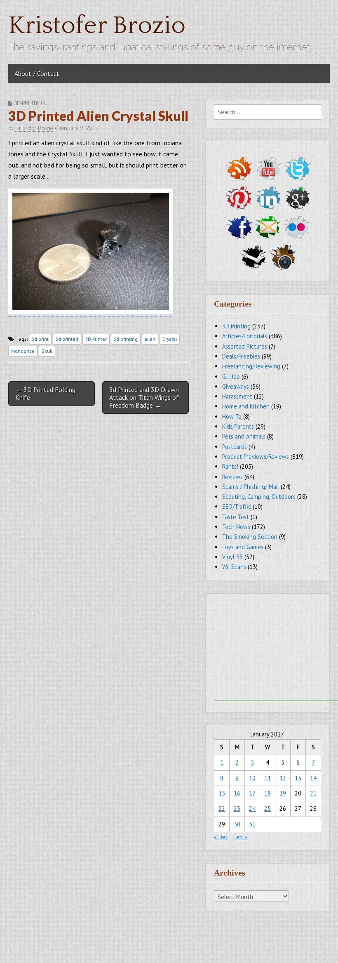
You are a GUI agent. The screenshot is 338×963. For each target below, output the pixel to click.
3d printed (67, 339)
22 (221, 808)
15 (221, 793)
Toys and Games (242, 547)
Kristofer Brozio (96, 26)
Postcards (234, 447)
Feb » (240, 837)
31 (252, 824)
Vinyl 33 (232, 557)
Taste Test (235, 517)
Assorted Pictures (244, 346)
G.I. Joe (231, 376)
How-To (232, 416)
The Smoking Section (249, 537)
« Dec (221, 837)
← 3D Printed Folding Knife (45, 393)
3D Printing (29, 103)
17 (252, 793)
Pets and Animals (243, 436)
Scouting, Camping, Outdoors (259, 496)
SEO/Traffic (236, 506)
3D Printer (96, 339)
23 (237, 808)
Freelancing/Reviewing (251, 366)
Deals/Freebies (241, 356)
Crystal (169, 339)
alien (150, 339)
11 (267, 778)
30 (237, 824)
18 (267, 793)
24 (252, 808)
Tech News (236, 527)
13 (298, 778)
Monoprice (23, 351)
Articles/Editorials (244, 336)
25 (267, 808)
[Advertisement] (276, 649)
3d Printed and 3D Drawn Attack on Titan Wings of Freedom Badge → (144, 397)
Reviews (232, 477)
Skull (47, 351)
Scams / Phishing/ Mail (250, 487)
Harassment (237, 396)
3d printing (126, 339)
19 (282, 793)
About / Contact (36, 73)
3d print (40, 339)
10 (252, 778)
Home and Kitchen (246, 406)
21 (313, 793)
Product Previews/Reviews (255, 456)
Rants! (230, 466)
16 (237, 793)
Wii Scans (234, 567)
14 (313, 778)
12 (282, 778)
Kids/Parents (238, 426)
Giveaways (235, 386)
